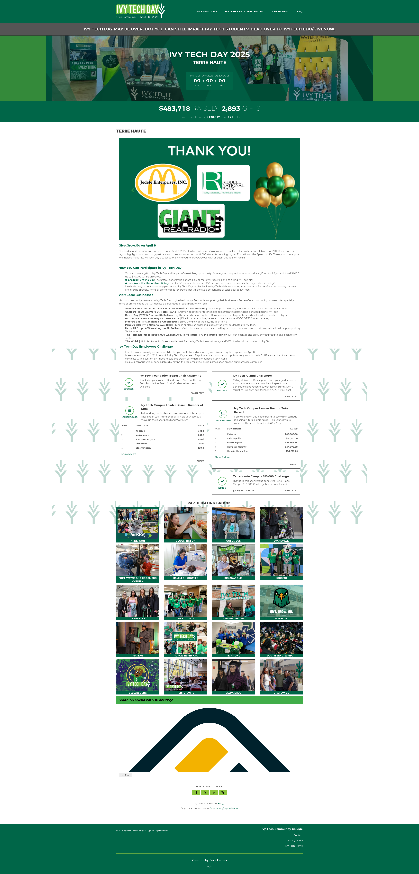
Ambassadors (206, 11)
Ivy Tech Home (294, 845)
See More (125, 775)
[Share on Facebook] (196, 792)
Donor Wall (280, 11)
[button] (132, 189)
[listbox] (209, 189)
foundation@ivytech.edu (224, 808)
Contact (298, 835)
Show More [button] (128, 454)
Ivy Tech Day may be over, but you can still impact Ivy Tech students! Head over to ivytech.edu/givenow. (209, 29)
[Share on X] (205, 792)
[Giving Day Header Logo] (140, 11)
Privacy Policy (295, 840)
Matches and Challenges (244, 11)
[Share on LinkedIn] (214, 792)
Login (209, 866)
